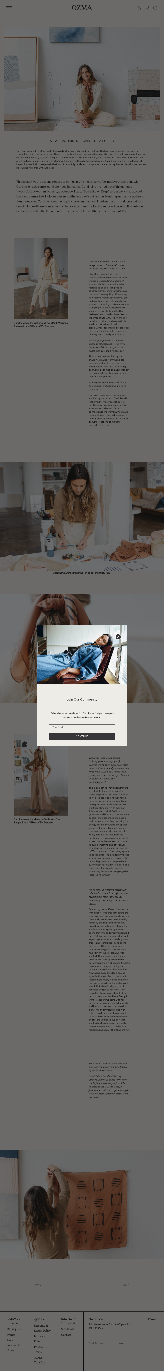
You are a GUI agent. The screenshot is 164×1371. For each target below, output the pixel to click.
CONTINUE (82, 736)
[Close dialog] (118, 636)
